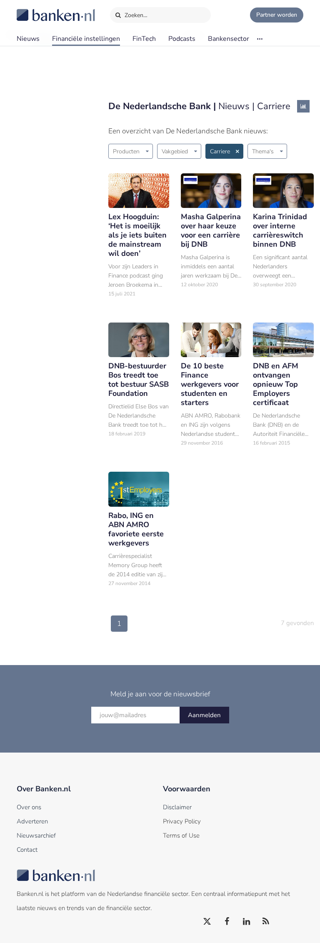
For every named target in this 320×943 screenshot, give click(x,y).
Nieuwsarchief (36, 835)
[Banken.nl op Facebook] (227, 921)
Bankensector (228, 38)
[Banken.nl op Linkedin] (246, 921)
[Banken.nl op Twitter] (207, 921)
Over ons (29, 807)
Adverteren (32, 821)
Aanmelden (204, 715)
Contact (27, 849)
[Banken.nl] (35, 9)
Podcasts (181, 38)
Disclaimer (177, 807)
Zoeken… (135, 15)
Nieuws (28, 38)
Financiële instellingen (86, 38)
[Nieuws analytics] (303, 106)
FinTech (144, 38)
